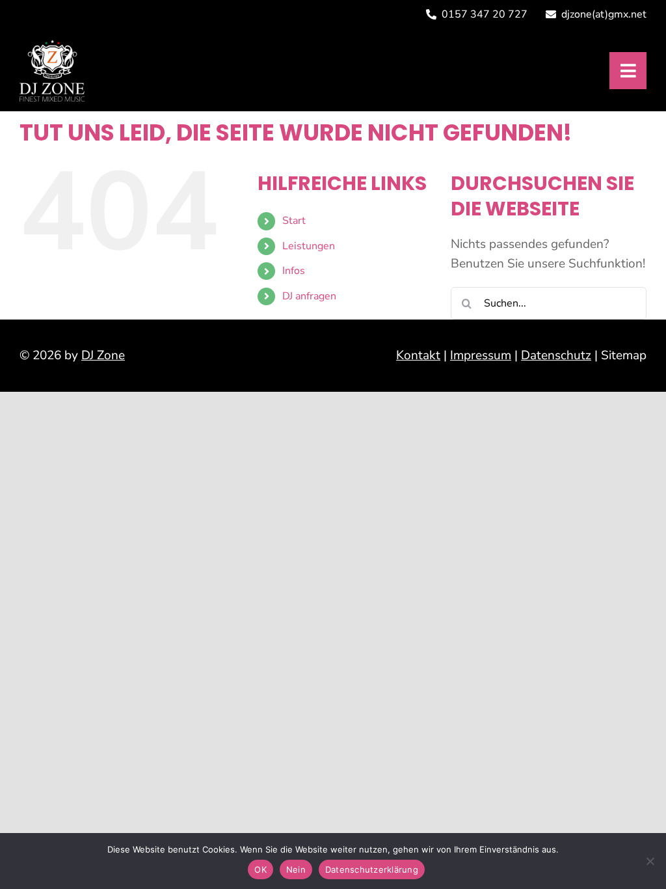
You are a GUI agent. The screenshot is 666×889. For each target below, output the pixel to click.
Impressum (480, 355)
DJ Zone (103, 355)
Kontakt (418, 355)
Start (294, 220)
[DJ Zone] (52, 45)
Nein (296, 869)
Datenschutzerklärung (371, 869)
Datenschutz (556, 355)
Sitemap (623, 355)
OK (260, 869)
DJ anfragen (309, 296)
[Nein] (649, 861)
